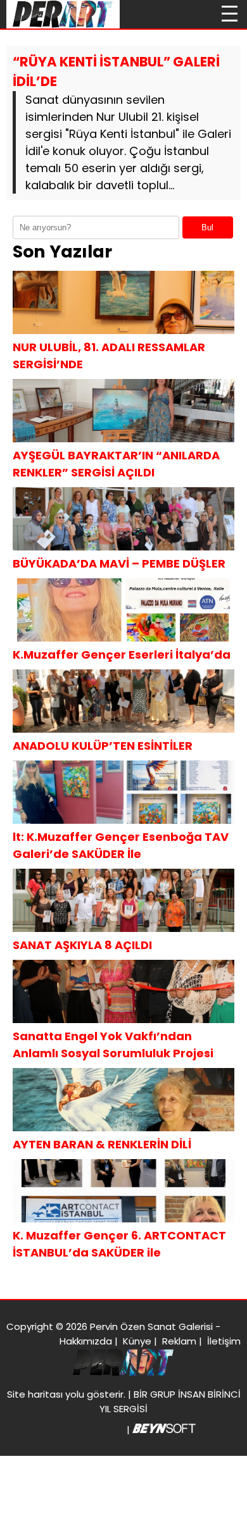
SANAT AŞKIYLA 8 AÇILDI (82, 945)
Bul (207, 227)
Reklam (179, 1341)
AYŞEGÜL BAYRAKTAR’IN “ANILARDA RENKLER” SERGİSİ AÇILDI (116, 463)
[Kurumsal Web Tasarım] (164, 1429)
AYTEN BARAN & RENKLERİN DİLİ (102, 1144)
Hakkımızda (86, 1341)
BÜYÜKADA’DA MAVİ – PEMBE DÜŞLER (119, 563)
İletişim (224, 1341)
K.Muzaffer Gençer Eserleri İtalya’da (122, 654)
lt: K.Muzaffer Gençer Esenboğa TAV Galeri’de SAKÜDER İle (121, 845)
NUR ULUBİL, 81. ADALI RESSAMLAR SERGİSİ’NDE (109, 355)
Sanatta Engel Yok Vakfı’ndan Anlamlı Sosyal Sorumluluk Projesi (113, 1044)
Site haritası (35, 1394)
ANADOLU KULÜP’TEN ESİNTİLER (103, 746)
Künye (137, 1341)
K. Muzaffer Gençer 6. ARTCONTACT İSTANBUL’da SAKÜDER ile (119, 1243)
